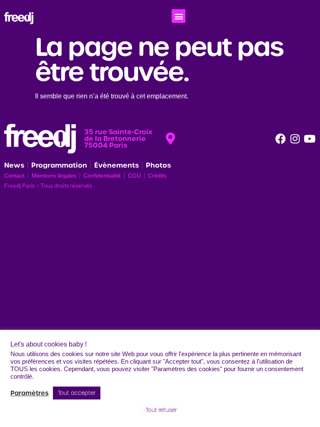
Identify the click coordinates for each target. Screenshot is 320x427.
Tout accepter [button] (76, 393)
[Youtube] (309, 138)
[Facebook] (280, 138)
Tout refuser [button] (161, 410)
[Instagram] (295, 138)
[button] (178, 16)
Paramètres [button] (29, 393)
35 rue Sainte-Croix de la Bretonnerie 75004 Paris (118, 138)
